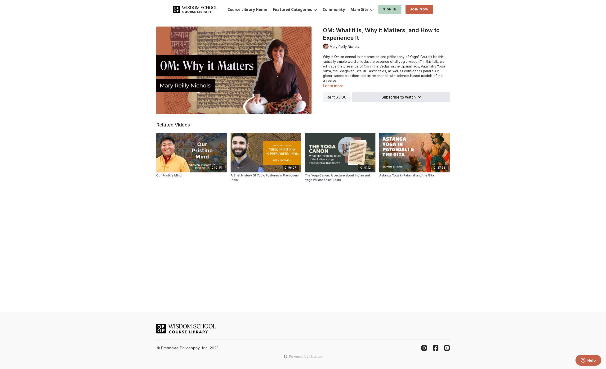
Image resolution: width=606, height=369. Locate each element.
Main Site (360, 9)
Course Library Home (247, 9)
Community (334, 9)
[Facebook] (435, 348)
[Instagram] (424, 348)
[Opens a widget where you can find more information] (588, 361)
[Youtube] (447, 348)
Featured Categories (293, 9)
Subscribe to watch (399, 97)
